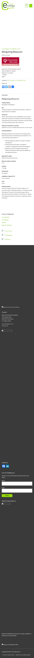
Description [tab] (5, 95)
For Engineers (13, 49)
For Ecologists (5, 49)
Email (3, 487)
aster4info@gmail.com (7, 324)
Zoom (18, 49)
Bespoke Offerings (7, 225)
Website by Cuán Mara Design (23, 655)
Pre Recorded (8, 235)
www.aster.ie (5, 325)
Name (3, 480)
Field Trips (7, 239)
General (4, 222)
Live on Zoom (8, 231)
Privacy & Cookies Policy (8, 655)
